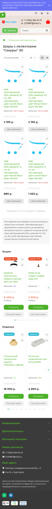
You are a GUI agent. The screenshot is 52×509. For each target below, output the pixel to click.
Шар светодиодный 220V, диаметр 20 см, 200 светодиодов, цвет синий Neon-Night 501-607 (13, 98)
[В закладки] (22, 67)
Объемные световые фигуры (23, 40)
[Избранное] (36, 13)
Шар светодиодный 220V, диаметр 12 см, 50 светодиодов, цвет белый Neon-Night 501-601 (13, 170)
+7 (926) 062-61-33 (33, 20)
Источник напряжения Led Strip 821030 (37, 359)
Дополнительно (12, 431)
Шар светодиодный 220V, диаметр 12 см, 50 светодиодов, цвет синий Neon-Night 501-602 (38, 170)
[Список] (47, 57)
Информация (11, 423)
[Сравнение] (42, 13)
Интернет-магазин (14, 439)
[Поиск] (47, 30)
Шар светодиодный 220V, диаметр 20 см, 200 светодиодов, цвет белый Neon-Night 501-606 (38, 98)
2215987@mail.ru (32, 23)
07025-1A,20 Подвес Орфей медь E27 (36, 276)
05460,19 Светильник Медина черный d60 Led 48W (12, 277)
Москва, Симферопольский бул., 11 (23, 468)
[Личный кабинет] (47, 13)
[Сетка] (42, 57)
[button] (3, 288)
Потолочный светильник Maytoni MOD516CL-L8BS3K (14, 360)
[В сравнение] (22, 72)
